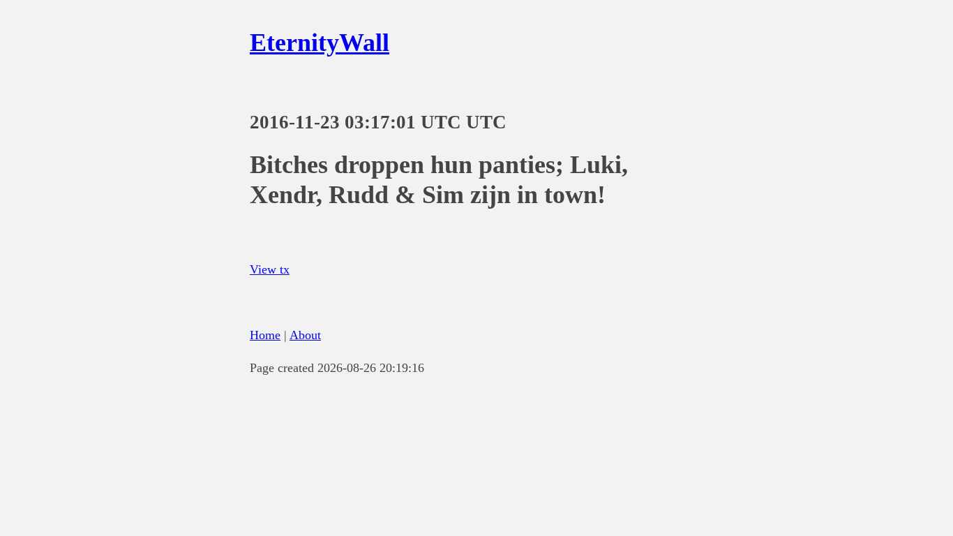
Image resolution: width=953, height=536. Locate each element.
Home (265, 335)
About (305, 335)
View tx (270, 269)
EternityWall (319, 43)
